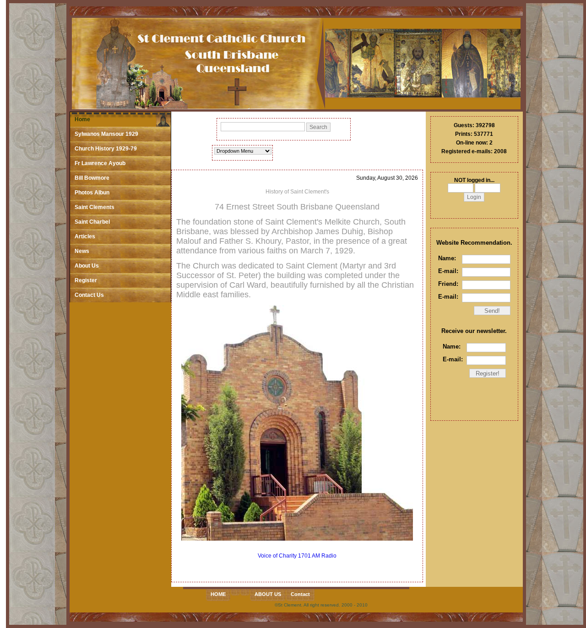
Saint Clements (94, 207)
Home (82, 119)
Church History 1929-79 (106, 148)
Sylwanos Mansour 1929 (106, 134)
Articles (85, 236)
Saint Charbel (92, 222)
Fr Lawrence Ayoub (100, 163)
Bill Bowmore (92, 178)
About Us (87, 266)
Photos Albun (92, 192)
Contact (300, 594)
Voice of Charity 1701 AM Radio (297, 556)
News (82, 251)
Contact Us (89, 295)
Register (86, 280)
